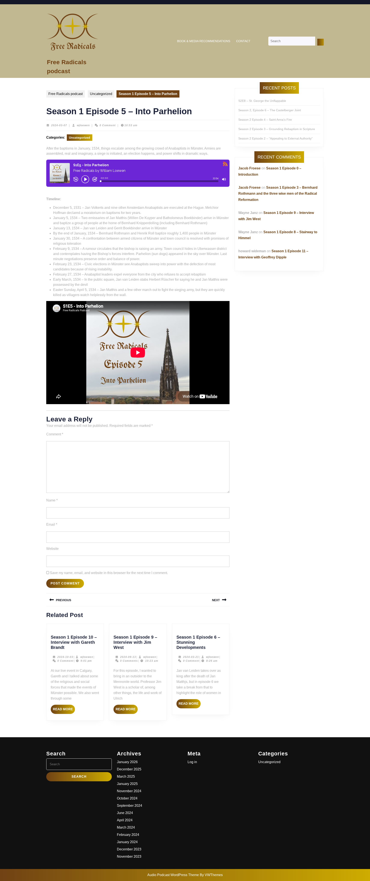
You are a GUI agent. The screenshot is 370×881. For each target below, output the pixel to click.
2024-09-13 (128, 657)
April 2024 (125, 820)
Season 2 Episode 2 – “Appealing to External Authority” (275, 138)
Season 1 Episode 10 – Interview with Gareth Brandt (74, 642)
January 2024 (127, 842)
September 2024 (129, 805)
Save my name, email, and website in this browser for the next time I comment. (109, 573)
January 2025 (127, 784)
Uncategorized (101, 94)
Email (51, 524)
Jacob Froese (249, 168)
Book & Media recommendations (203, 41)
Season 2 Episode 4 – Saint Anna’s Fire (265, 119)
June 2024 (125, 813)
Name (52, 500)
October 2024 (127, 798)
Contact (243, 41)
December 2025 (129, 769)
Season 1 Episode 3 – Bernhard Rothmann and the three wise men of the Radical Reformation (278, 194)
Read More (64, 710)
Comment (54, 434)
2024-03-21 (191, 657)
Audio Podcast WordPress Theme (173, 875)
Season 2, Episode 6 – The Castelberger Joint (269, 110)
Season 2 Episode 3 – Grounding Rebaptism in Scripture (276, 129)
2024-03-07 (59, 125)
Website (52, 548)
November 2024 (129, 791)
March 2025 (126, 776)
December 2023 (129, 849)
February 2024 (128, 835)
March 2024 (126, 827)
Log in (192, 762)
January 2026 (127, 762)
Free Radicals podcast (65, 94)
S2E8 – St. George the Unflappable (262, 100)
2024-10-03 (65, 657)
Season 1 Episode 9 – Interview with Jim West (135, 642)
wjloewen (83, 125)
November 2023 (129, 856)
